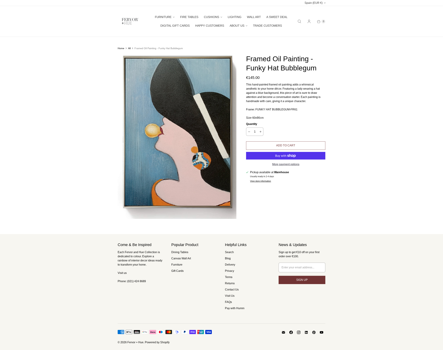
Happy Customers (209, 25)
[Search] (299, 21)
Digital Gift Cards (175, 25)
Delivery (230, 264)
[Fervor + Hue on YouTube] (321, 332)
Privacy (229, 270)
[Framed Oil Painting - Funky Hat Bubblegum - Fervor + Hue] (177, 136)
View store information (260, 181)
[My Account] (309, 21)
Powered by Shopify (157, 342)
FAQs (228, 302)
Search (229, 252)
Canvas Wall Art (181, 258)
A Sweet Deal (276, 17)
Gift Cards (177, 270)
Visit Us (229, 295)
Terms (228, 277)
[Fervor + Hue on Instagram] (298, 332)
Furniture (163, 17)
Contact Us (232, 289)
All (129, 48)
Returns (230, 283)
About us (237, 25)
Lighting (234, 17)
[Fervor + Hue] (130, 21)
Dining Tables (179, 252)
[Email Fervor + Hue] (283, 332)
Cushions (211, 17)
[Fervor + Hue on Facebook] (291, 332)
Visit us (122, 272)
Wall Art (254, 17)
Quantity (251, 123)
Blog (228, 258)
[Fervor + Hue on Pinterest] (314, 332)
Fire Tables (189, 17)
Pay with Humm (234, 308)
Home (121, 48)
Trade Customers (267, 25)
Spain (314, 2)
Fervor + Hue (135, 342)
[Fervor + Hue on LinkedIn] (306, 332)
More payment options (285, 164)
